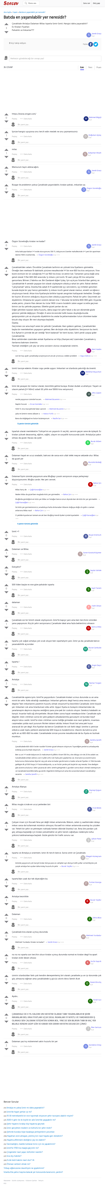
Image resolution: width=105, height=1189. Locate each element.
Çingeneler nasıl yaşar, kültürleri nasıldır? (25, 1152)
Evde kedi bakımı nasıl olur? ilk (20, 1160)
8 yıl (93, 36)
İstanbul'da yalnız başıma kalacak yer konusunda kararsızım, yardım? (33, 1172)
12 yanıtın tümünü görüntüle (27, 423)
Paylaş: (14, 119)
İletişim (40, 1180)
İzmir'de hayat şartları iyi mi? (19, 1112)
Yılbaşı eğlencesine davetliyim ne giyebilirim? (24, 1168)
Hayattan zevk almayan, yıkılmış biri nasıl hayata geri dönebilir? (35, 1136)
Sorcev (20, 3)
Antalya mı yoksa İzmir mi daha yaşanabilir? (25, 1107)
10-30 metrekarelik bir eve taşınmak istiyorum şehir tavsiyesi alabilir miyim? (40, 1116)
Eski (82, 67)
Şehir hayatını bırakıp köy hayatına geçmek (25, 1124)
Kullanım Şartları (31, 1180)
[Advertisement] (52, 92)
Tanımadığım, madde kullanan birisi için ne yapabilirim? (31, 1144)
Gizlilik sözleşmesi (18, 1180)
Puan (99, 67)
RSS (5, 1183)
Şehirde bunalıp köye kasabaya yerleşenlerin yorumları (31, 1132)
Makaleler (7, 1180)
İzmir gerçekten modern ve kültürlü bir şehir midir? (29, 1128)
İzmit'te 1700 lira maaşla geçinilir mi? (23, 1148)
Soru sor (86, 3)
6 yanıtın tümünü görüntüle (27, 523)
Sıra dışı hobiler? (14, 1156)
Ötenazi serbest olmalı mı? (18, 1164)
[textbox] (55, 59)
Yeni (90, 67)
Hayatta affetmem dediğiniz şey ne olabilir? (26, 1140)
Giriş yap (96, 3)
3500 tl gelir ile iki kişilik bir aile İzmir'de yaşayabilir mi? (31, 1120)
